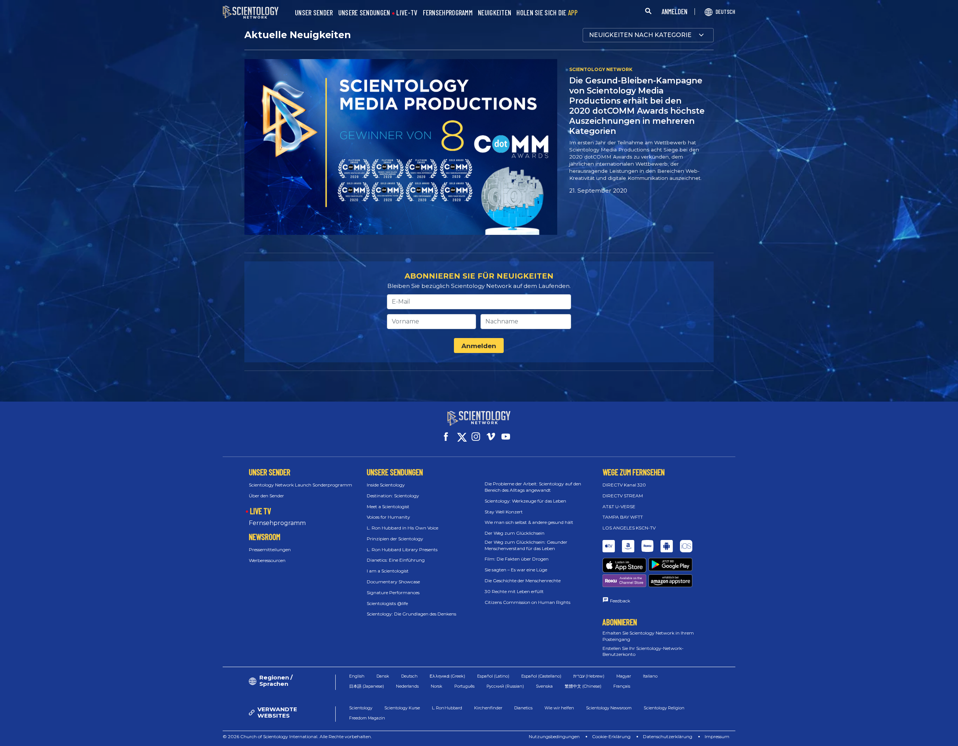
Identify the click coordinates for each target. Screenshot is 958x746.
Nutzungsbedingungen (554, 736)
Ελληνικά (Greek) (447, 676)
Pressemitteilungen (270, 549)
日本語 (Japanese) (366, 686)
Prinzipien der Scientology (395, 538)
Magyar (623, 676)
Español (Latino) (493, 676)
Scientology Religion (664, 707)
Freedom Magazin (367, 718)
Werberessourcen (267, 560)
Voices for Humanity (388, 517)
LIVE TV (260, 511)
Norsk (436, 686)
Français (621, 686)
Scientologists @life (387, 603)
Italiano (650, 676)
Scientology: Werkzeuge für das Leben (525, 501)
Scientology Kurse (402, 707)
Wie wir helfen (559, 707)
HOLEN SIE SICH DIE (546, 13)
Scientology (360, 707)
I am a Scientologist (388, 571)
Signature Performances (393, 592)
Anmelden (478, 346)
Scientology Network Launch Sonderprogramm (300, 485)
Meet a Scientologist (388, 506)
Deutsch (409, 676)
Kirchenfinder (488, 707)
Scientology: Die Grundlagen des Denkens (411, 614)
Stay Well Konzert (504, 512)
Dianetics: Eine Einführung (396, 560)
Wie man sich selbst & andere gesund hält (529, 522)
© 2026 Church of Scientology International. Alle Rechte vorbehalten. (297, 736)
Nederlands (407, 686)
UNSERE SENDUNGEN (364, 13)
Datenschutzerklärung (667, 736)
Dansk (382, 676)
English (356, 676)
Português (464, 686)
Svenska (544, 686)
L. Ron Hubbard (447, 707)
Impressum (717, 736)
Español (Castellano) (541, 676)
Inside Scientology (386, 485)
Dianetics (523, 707)
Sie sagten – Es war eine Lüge (516, 569)
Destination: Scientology (393, 495)
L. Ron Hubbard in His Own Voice (402, 528)
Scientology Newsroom (609, 707)
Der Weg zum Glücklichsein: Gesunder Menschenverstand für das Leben (526, 545)
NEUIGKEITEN (494, 13)
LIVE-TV (406, 13)
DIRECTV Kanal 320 (624, 485)
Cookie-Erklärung (611, 736)
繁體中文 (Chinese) (583, 686)
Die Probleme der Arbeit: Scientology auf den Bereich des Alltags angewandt (533, 487)
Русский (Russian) (505, 686)
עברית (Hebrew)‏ (588, 676)
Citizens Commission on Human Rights (527, 602)
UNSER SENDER (314, 13)
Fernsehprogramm (277, 523)
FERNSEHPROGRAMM (448, 13)
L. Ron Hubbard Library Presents (402, 549)
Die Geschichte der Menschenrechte (523, 580)
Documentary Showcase (393, 581)
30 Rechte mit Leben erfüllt (514, 591)
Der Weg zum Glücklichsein (514, 533)
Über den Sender (266, 495)
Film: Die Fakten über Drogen (517, 559)
